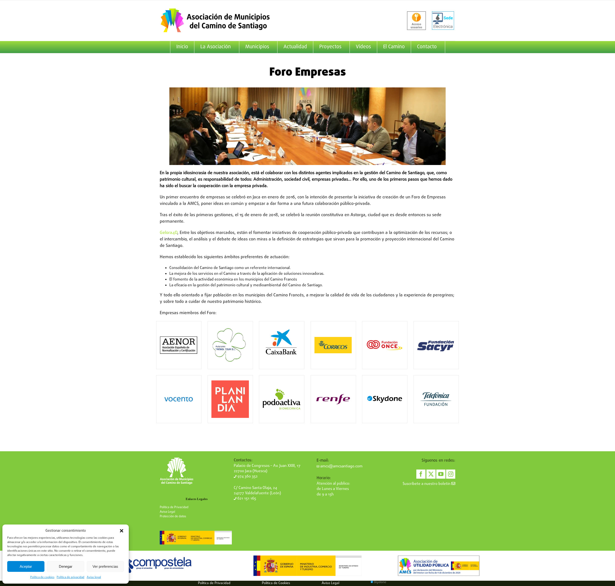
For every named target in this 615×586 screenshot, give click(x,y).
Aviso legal (94, 577)
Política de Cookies (276, 583)
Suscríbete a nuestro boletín (427, 484)
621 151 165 (246, 498)
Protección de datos (173, 516)
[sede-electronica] (443, 20)
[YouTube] (440, 474)
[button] (121, 530)
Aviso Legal (167, 512)
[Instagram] (450, 474)
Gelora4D (168, 233)
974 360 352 (247, 476)
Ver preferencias (105, 566)
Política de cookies (42, 577)
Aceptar (26, 566)
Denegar (65, 566)
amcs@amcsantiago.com (341, 466)
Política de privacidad (70, 577)
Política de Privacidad (174, 507)
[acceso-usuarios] (416, 20)
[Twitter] (431, 474)
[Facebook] (420, 474)
